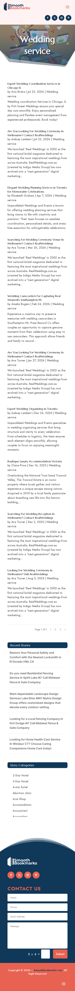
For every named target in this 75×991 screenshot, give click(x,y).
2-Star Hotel (20, 775)
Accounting (20, 816)
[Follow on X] (54, 18)
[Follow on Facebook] (47, 18)
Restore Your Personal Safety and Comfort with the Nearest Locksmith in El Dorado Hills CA (35, 657)
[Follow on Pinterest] (68, 18)
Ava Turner (18, 248)
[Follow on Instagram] (61, 18)
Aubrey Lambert (21, 139)
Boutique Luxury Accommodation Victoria (35, 461)
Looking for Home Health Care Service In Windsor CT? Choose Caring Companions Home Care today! (35, 744)
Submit (60, 954)
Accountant (20, 811)
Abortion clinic (22, 793)
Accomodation (22, 805)
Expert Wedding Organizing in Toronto (33, 408)
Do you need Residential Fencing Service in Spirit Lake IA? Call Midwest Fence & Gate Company (35, 677)
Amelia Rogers (20, 304)
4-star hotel (20, 787)
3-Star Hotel (20, 781)
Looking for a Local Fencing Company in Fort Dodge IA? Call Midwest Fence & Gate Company (36, 723)
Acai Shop (19, 799)
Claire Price (18, 465)
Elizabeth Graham (22, 196)
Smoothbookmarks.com (48, 970)
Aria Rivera (18, 92)
